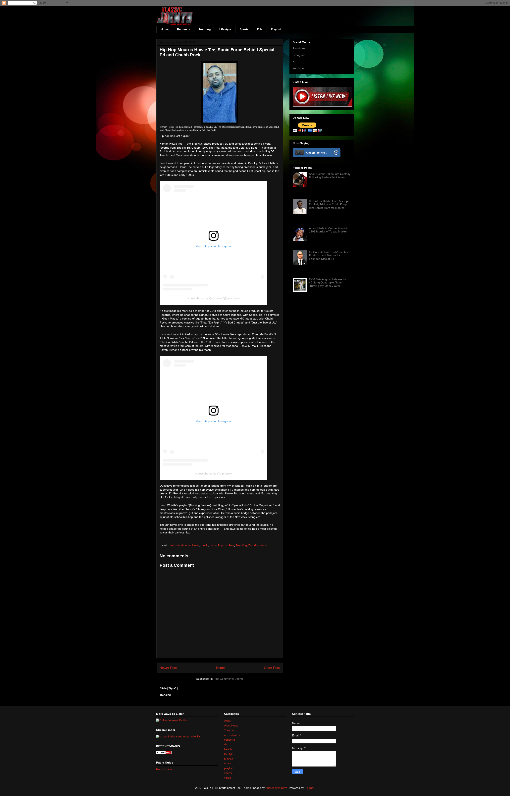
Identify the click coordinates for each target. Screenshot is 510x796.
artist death (177, 545)
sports (228, 772)
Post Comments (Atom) (228, 678)
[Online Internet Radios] (172, 720)
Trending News (257, 545)
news (213, 545)
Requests (183, 29)
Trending (205, 29)
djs (226, 744)
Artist (227, 720)
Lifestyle (225, 29)
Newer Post (168, 668)
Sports (244, 29)
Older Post (272, 668)
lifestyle (228, 754)
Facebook (299, 48)
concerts (229, 739)
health (228, 749)
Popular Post (226, 545)
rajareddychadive (276, 787)
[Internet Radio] (164, 753)
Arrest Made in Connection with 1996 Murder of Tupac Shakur (328, 230)
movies (228, 758)
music (204, 545)
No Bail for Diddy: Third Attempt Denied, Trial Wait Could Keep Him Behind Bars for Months (329, 204)
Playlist (276, 29)
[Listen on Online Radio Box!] (336, 153)
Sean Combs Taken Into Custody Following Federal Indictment (329, 175)
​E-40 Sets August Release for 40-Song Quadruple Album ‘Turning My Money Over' (327, 283)
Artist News (192, 545)
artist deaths (232, 735)
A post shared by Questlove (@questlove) (213, 298)
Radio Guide (164, 769)
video (227, 777)
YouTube (298, 68)
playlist (228, 768)
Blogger (309, 787)
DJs (259, 29)
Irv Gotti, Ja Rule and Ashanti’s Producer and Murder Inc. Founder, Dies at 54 (328, 255)
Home (165, 29)
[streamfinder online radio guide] (178, 736)
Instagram (299, 55)
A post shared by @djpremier (213, 473)
